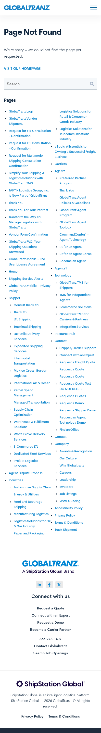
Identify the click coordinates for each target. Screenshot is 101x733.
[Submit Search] (92, 83)
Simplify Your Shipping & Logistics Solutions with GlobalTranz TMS (26, 178)
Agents (60, 171)
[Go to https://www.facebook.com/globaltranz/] (49, 584)
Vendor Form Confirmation (28, 234)
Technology (63, 275)
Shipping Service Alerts (26, 278)
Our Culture (68, 458)
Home (13, 271)
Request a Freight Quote (77, 362)
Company (62, 444)
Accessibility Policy (69, 508)
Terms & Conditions (69, 522)
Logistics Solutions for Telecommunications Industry (76, 134)
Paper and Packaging (29, 533)
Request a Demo (72, 403)
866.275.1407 (50, 639)
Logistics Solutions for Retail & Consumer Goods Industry (76, 116)
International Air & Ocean (32, 383)
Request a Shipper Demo (78, 410)
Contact (61, 341)
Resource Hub (65, 334)
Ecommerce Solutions (75, 307)
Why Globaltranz (72, 465)
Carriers (61, 164)
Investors (66, 487)
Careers (66, 472)
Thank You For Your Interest (28, 210)
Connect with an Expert (77, 355)
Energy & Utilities (26, 494)
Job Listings (68, 494)
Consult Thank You (27, 305)
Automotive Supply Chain (32, 487)
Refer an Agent (71, 247)
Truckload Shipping (27, 327)
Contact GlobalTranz (50, 646)
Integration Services (74, 327)
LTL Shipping (22, 319)
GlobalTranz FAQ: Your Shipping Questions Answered (25, 247)
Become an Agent (73, 261)
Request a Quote (72, 369)
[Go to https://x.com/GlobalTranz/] (59, 584)
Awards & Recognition (76, 451)
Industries (16, 480)
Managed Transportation (32, 402)
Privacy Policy (65, 515)
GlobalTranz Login (21, 111)
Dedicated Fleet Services (32, 453)
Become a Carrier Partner (50, 630)
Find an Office (69, 429)
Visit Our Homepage (22, 68)
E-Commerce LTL (26, 446)
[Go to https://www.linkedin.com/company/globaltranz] (39, 584)
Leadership (68, 479)
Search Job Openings (50, 653)
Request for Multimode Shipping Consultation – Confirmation (26, 160)
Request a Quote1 (73, 396)
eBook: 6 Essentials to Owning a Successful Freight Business (75, 151)
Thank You (16, 203)
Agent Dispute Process (25, 473)
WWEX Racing (70, 501)
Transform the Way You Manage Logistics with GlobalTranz (25, 222)
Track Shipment (66, 529)
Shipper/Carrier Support (78, 348)
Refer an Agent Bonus (75, 254)
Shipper (14, 298)
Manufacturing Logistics (31, 514)
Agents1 (61, 268)
